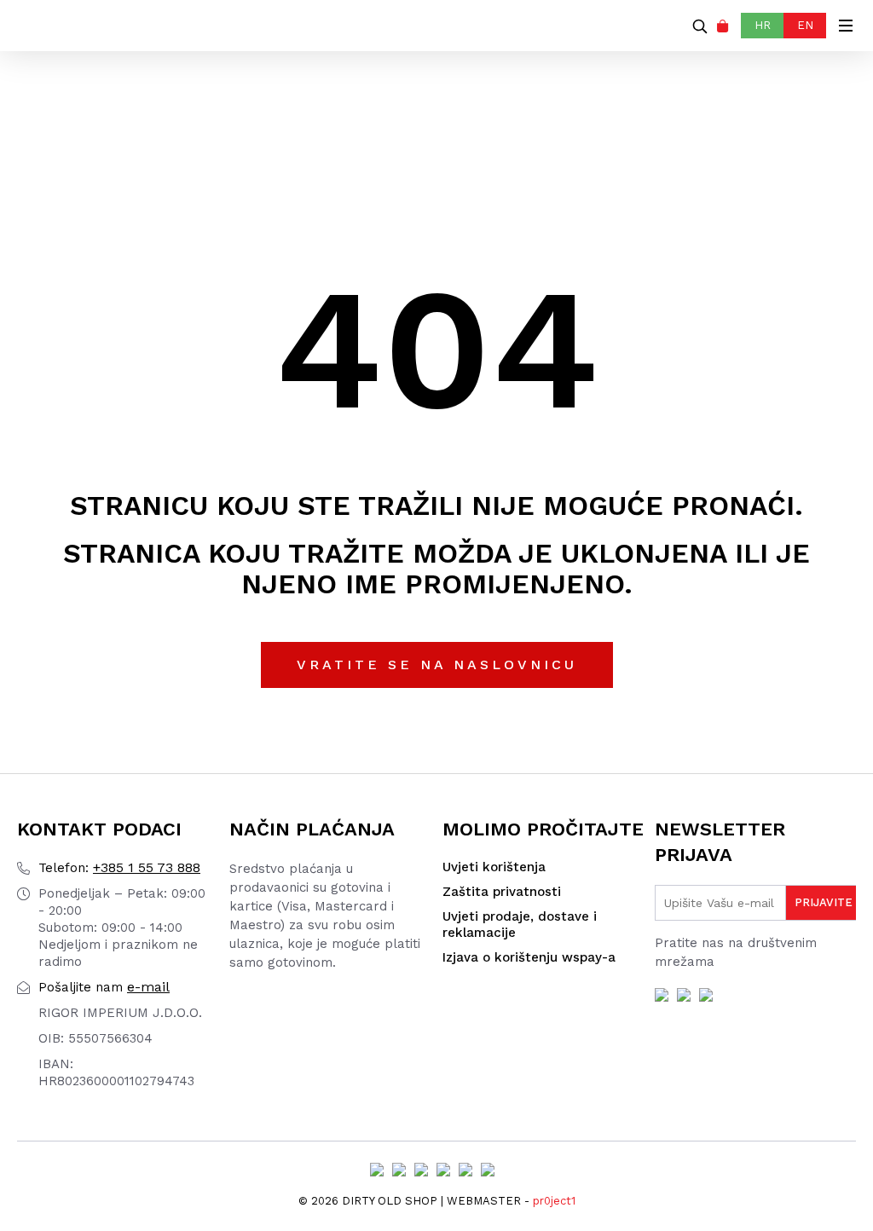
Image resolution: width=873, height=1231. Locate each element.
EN (805, 25)
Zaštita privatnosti (501, 891)
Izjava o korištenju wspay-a (529, 957)
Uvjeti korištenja (494, 867)
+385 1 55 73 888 (119, 867)
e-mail (104, 987)
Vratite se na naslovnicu (437, 664)
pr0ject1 (554, 1200)
